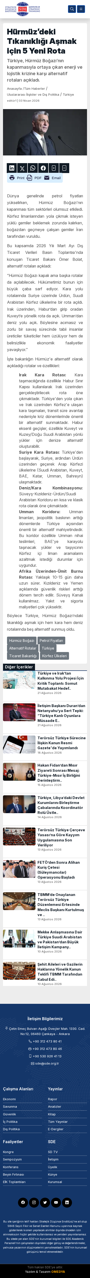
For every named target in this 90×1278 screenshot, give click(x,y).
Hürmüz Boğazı (21, 640)
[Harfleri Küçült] (64, 168)
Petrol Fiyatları (51, 640)
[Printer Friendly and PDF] (35, 177)
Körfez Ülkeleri (54, 656)
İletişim (53, 1159)
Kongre (8, 1152)
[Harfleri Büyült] (54, 168)
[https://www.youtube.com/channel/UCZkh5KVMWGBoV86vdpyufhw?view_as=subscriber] (56, 1203)
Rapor (52, 1099)
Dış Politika (11, 1129)
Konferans (10, 1167)
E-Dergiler (56, 1129)
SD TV (53, 1152)
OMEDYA (58, 1272)
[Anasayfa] (21, 9)
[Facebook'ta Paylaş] (43, 168)
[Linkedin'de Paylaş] (12, 168)
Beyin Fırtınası (13, 1174)
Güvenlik (9, 1114)
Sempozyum (12, 1159)
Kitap (52, 1114)
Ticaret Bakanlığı (23, 656)
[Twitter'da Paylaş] (22, 168)
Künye (52, 1174)
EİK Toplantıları (14, 1182)
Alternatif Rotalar (22, 648)
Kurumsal (55, 1182)
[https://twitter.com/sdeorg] (45, 1203)
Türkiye (48, 648)
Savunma (10, 1106)
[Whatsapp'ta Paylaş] (33, 168)
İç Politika (10, 1122)
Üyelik (52, 1167)
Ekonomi (9, 1099)
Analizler (54, 1106)
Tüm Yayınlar (58, 1122)
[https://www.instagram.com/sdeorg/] (34, 1203)
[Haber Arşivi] (72, 9)
